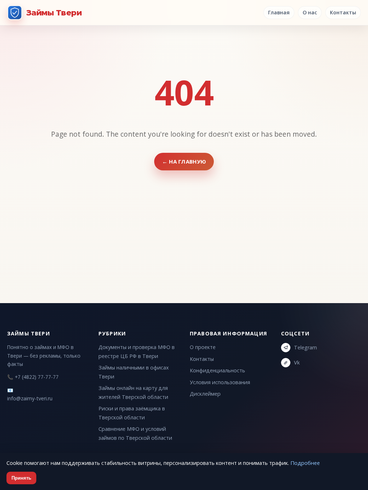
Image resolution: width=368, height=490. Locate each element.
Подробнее (305, 462)
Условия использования (220, 382)
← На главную (184, 161)
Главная (279, 12)
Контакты (343, 12)
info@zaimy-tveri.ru (29, 398)
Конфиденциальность (217, 370)
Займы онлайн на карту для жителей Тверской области (133, 392)
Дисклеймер (205, 393)
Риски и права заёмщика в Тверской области (131, 412)
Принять (21, 478)
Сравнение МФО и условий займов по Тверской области (135, 433)
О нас (310, 12)
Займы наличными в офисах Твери (133, 372)
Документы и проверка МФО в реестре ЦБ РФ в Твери (136, 351)
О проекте (203, 347)
